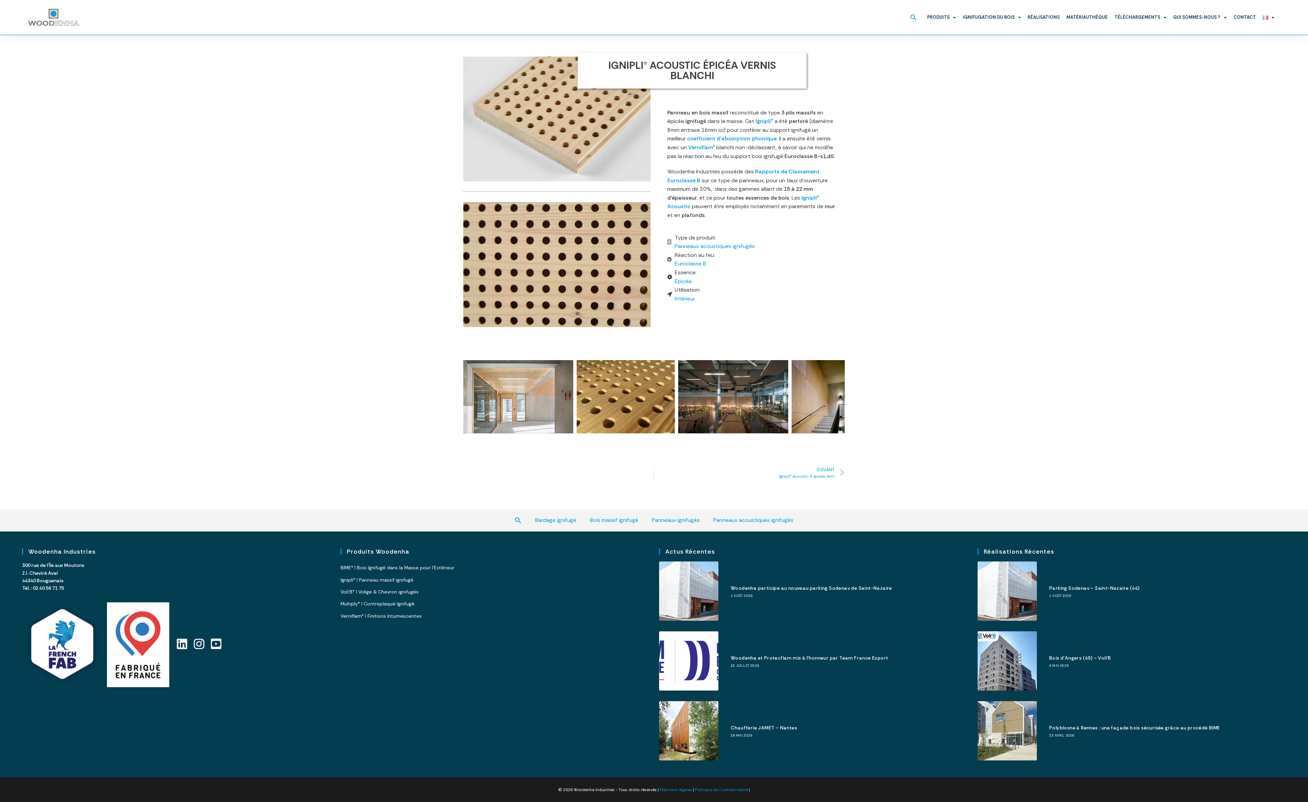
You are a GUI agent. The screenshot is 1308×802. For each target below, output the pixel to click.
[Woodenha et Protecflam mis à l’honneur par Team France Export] (688, 661)
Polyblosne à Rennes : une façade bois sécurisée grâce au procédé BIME (1134, 728)
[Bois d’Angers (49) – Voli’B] (1007, 661)
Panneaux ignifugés (676, 520)
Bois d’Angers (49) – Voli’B (1080, 658)
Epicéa (683, 281)
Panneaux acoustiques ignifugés (715, 246)
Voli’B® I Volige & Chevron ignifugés (380, 592)
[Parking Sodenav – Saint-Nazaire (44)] (1007, 591)
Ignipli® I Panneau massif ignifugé (377, 580)
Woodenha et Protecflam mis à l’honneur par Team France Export (809, 658)
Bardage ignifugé (555, 520)
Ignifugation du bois (989, 17)
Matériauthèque (1087, 17)
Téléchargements (1137, 17)
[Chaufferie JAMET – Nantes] (688, 730)
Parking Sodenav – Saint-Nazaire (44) (1094, 588)
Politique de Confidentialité (721, 789)
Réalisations (1044, 17)
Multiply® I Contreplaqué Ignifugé (378, 604)
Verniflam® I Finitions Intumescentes (381, 616)
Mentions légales (676, 789)
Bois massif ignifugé (614, 520)
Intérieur (685, 298)
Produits (938, 17)
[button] (913, 17)
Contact (1244, 17)
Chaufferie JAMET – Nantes (764, 728)
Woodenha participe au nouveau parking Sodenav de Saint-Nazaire (811, 588)
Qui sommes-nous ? (1196, 17)
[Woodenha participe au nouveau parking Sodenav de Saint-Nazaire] (688, 591)
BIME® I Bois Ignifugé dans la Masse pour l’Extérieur (397, 568)
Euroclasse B (690, 263)
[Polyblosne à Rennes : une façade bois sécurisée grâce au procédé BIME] (1007, 730)
